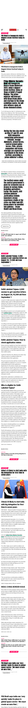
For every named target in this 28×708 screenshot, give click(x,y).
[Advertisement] (14, 14)
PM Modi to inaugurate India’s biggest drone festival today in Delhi (12, 69)
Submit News (6, 226)
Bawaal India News (6, 43)
